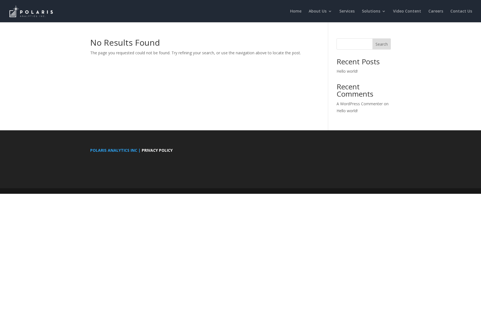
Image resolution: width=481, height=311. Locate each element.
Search (382, 44)
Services (347, 11)
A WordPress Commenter (360, 103)
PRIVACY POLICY (157, 150)
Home (295, 11)
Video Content (407, 11)
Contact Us (461, 11)
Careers (435, 11)
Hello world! (347, 71)
